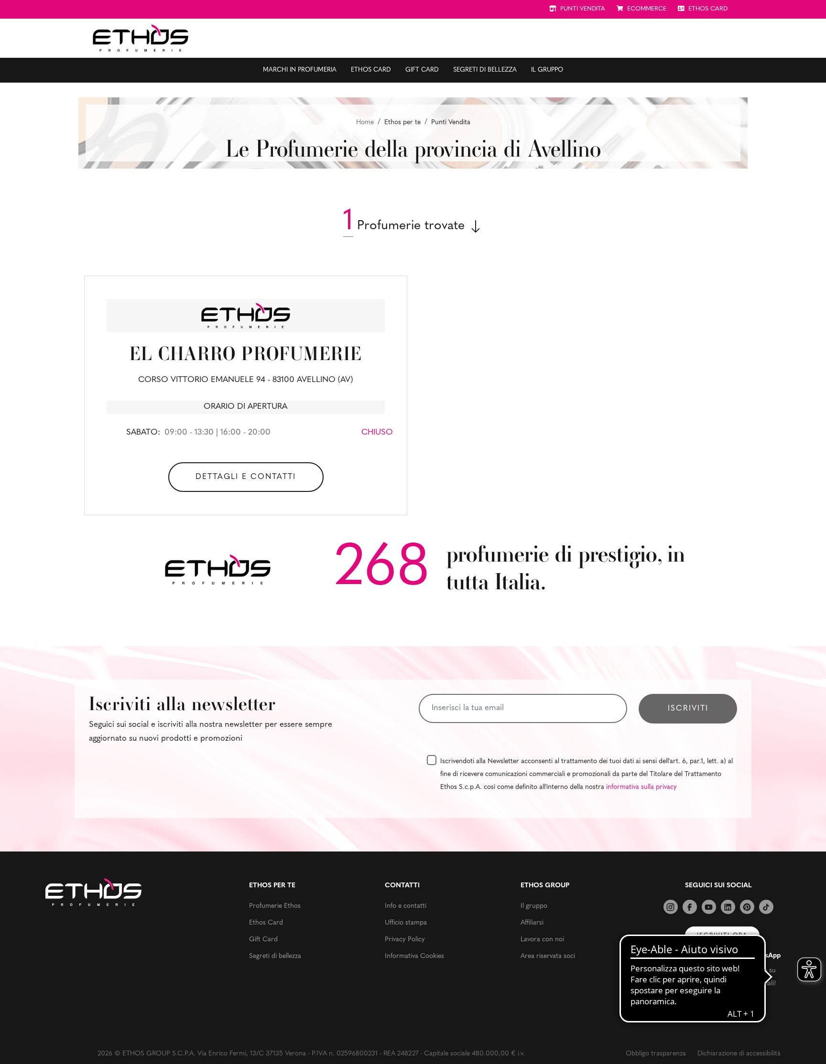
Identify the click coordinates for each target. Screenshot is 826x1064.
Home (365, 122)
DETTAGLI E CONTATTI (246, 477)
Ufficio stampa (406, 922)
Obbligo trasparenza (656, 1053)
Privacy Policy (405, 939)
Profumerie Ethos (275, 906)
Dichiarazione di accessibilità (739, 1053)
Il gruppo (547, 70)
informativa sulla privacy (641, 787)
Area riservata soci (548, 956)
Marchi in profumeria (300, 70)
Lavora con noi (542, 939)
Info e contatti (405, 906)
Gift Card (422, 70)
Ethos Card (371, 70)
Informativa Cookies (414, 956)
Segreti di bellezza (485, 70)
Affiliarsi (532, 922)
